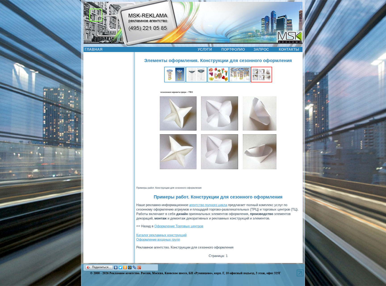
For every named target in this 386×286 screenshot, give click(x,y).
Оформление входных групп (158, 239)
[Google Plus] (139, 267)
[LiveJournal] (134, 267)
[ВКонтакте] (115, 267)
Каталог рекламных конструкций (161, 235)
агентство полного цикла (208, 205)
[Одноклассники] (125, 267)
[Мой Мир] (130, 267)
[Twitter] (120, 267)
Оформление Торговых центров (178, 226)
